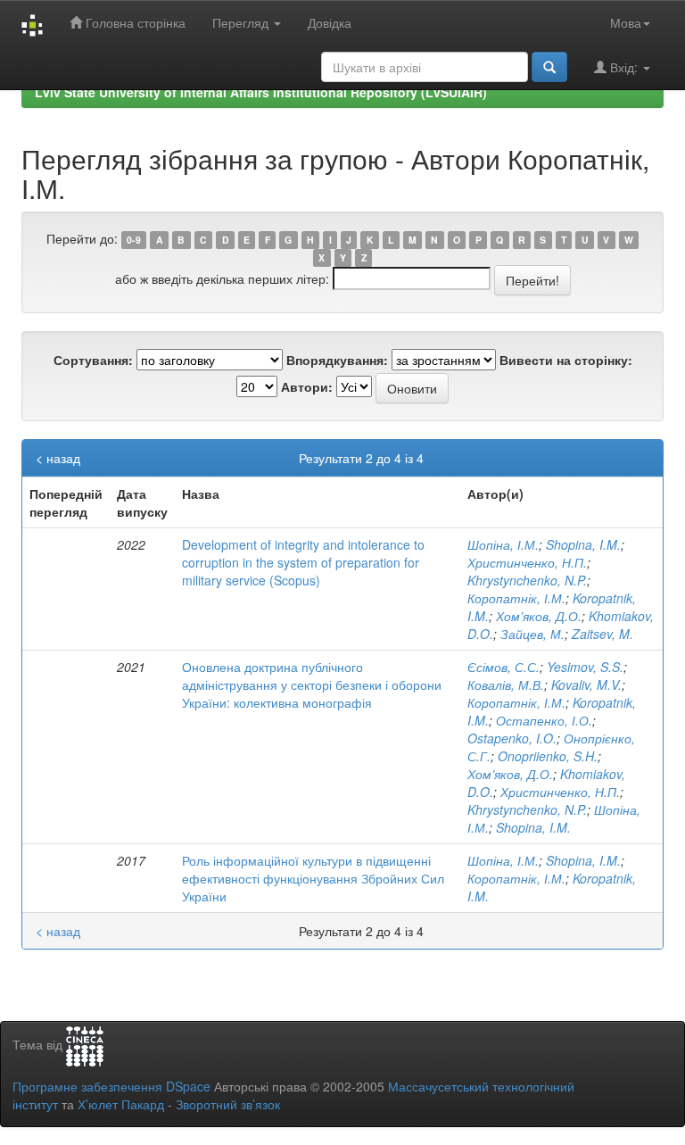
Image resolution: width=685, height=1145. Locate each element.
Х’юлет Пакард (121, 1104)
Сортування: (93, 360)
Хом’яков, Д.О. (539, 616)
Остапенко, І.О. (544, 720)
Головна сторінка (134, 22)
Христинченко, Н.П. (527, 562)
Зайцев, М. (532, 634)
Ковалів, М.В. (505, 684)
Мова (625, 22)
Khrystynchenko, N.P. (527, 580)
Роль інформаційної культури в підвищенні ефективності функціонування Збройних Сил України (313, 878)
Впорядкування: (337, 360)
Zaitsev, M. (602, 634)
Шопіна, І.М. (503, 544)
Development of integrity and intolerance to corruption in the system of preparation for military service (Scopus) (303, 562)
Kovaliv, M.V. (586, 684)
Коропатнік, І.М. (516, 598)
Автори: (307, 386)
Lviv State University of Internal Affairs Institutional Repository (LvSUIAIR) (261, 92)
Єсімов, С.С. (503, 667)
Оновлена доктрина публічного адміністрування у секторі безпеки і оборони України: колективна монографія (312, 684)
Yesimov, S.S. (585, 667)
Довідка (329, 22)
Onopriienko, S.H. (548, 756)
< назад (58, 458)
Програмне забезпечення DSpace (111, 1086)
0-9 (134, 239)
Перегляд (242, 22)
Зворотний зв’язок (228, 1104)
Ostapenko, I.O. (512, 738)
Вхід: (624, 67)
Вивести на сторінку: (565, 360)
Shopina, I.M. (583, 544)
